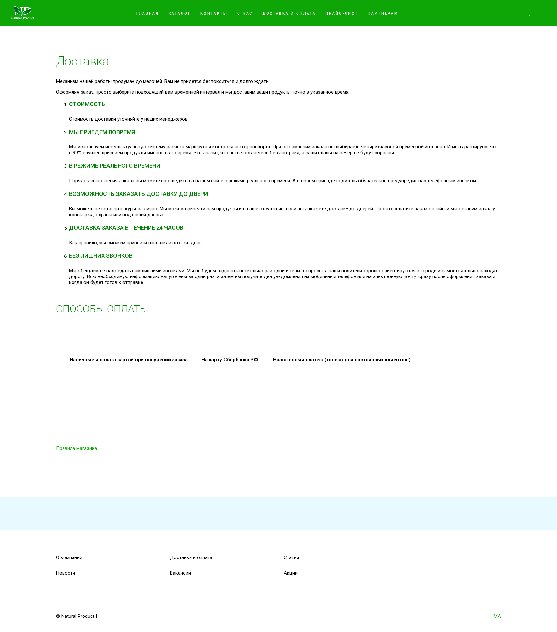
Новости (65, 573)
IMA (497, 616)
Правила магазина (76, 448)
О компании (69, 557)
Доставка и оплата (191, 557)
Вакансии (180, 573)
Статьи (291, 557)
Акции (291, 573)
